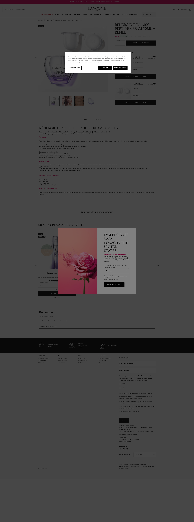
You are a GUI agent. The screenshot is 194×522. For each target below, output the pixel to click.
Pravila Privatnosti (109, 62)
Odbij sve (105, 67)
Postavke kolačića (75, 67)
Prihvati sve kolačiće (120, 67)
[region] (98, 62)
